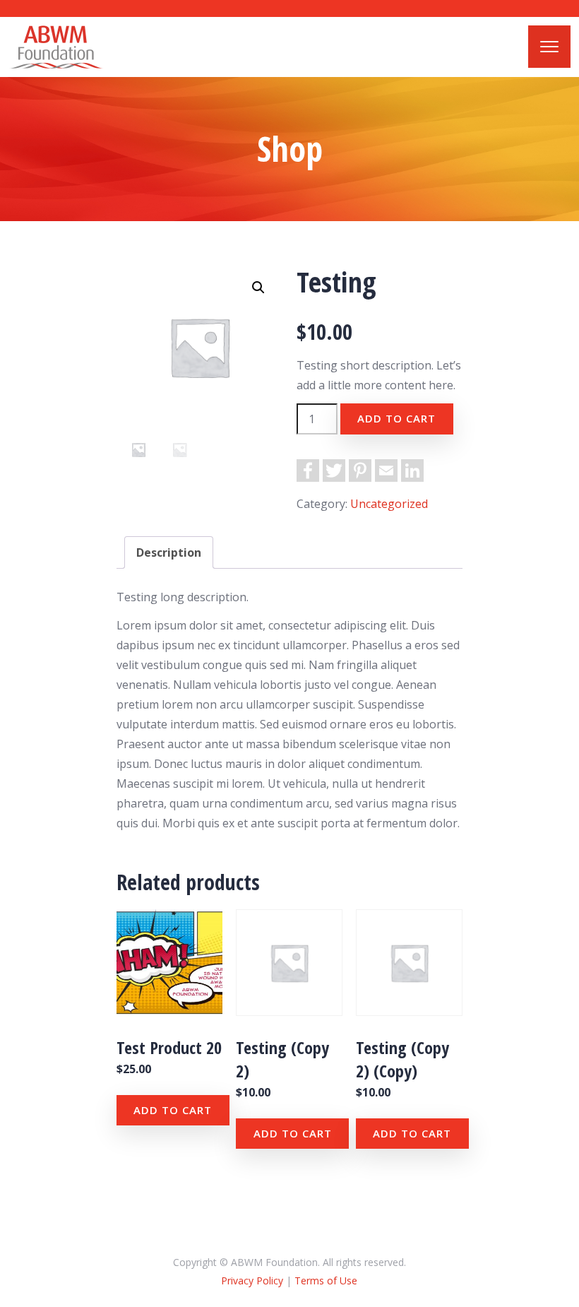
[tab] (168, 552)
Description (168, 552)
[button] (258, 287)
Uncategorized (389, 503)
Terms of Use (325, 1280)
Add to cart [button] (172, 1110)
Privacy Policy (252, 1280)
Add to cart (396, 418)
